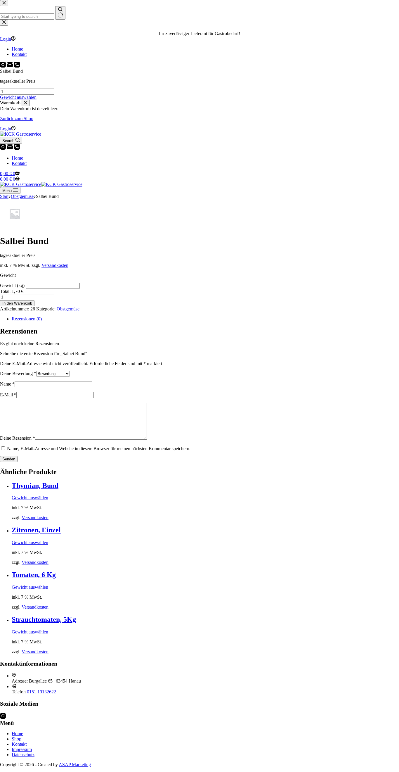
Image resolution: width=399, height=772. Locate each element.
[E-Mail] (10, 148)
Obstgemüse (68, 308)
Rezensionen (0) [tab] (27, 318)
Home (17, 158)
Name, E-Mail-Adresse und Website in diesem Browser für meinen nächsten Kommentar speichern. (98, 448)
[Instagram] (3, 148)
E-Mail (8, 394)
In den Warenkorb (17, 303)
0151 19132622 (41, 691)
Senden (8, 459)
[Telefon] (17, 148)
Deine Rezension (17, 438)
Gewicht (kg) (13, 285)
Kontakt (19, 163)
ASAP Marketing (75, 764)
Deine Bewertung (18, 373)
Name (7, 383)
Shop (16, 738)
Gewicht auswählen (18, 97)
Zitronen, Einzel (36, 530)
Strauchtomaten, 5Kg (44, 619)
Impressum (22, 749)
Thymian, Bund (35, 485)
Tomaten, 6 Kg (34, 574)
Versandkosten (54, 265)
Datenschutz (23, 754)
